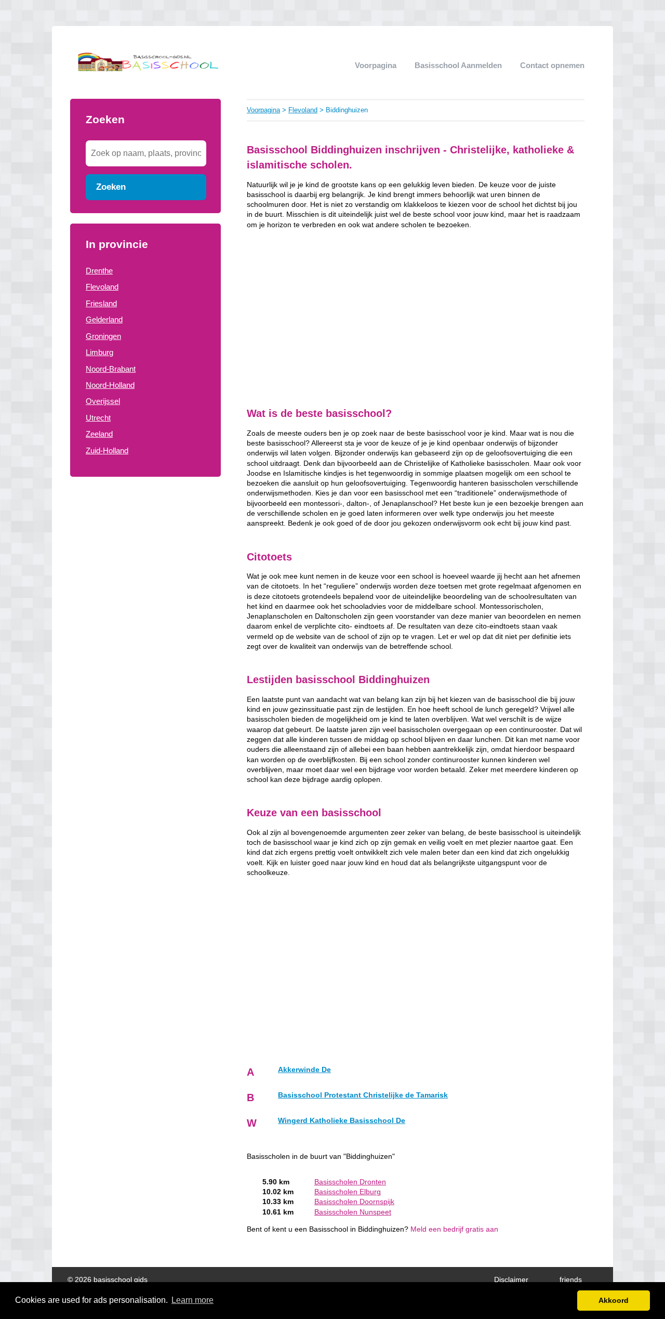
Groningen (103, 336)
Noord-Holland (110, 385)
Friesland (101, 303)
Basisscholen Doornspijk (354, 1202)
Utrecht (98, 417)
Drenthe (99, 270)
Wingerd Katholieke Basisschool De (341, 1121)
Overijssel (103, 401)
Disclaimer (511, 1280)
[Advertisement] (145, 654)
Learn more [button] (192, 1300)
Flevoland (102, 286)
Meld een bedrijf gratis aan (454, 1229)
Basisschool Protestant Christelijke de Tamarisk (363, 1095)
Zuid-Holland (107, 450)
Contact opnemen (552, 65)
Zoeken (111, 186)
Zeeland (99, 433)
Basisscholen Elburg (347, 1192)
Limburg (99, 352)
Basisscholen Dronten (350, 1182)
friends (571, 1280)
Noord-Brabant (111, 368)
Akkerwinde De (304, 1070)
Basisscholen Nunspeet (352, 1212)
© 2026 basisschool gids (108, 1280)
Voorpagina (375, 65)
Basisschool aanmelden (458, 65)
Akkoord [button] (613, 1300)
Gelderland (104, 319)
